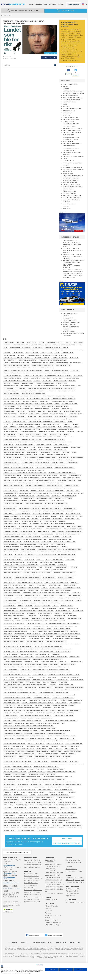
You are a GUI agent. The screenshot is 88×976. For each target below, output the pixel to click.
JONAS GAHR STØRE (23, 483)
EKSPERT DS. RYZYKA (9, 830)
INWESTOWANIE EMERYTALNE (37, 771)
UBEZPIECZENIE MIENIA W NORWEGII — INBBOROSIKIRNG (51, 656)
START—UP (41, 391)
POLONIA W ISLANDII (50, 815)
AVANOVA (16, 618)
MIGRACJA (7, 416)
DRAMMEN (66, 434)
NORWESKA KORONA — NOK (74, 516)
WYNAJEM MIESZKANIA (48, 350)
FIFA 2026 (36, 810)
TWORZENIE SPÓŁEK (38, 557)
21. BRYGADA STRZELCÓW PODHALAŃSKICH (65, 804)
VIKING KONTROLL (32, 562)
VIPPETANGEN (46, 536)
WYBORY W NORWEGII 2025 (45, 610)
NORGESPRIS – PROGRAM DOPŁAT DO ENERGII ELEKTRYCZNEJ (48, 618)
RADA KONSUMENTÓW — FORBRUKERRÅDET (51, 562)
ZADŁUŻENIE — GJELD (70, 139)
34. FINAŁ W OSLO (45, 782)
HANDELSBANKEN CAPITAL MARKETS (14, 454)
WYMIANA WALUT (21, 587)
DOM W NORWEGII (69, 126)
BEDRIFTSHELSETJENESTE (45, 613)
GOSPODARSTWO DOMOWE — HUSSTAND (14, 373)
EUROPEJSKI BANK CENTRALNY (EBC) (56, 454)
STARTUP (66, 158)
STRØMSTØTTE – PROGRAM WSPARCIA (14, 623)
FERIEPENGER (68, 498)
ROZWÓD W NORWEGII (65, 488)
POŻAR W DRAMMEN (43, 822)
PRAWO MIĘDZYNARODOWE (31, 488)
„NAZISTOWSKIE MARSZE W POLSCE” (13, 741)
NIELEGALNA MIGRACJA (10, 516)
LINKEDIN (51, 406)
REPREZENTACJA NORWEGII (28, 812)
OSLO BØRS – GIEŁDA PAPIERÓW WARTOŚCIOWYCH (35, 462)
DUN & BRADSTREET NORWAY (12, 684)
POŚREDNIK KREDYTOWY (66, 429)
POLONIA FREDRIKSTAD (33, 633)
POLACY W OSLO (25, 506)
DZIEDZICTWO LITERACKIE (11, 506)
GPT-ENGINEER (8, 598)
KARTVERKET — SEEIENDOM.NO (12, 546)
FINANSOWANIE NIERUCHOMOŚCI (38, 551)
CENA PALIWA (66, 787)
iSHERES (16, 498)
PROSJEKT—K (66, 424)
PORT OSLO (56, 536)
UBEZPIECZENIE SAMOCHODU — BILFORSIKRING (16, 365)
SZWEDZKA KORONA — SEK (21, 518)
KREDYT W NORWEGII (70, 84)
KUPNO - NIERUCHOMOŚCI (25, 705)
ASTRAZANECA (78, 375)
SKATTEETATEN (24, 500)
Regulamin (61, 942)
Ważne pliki (75, 942)
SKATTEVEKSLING (50, 817)
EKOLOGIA (37, 380)
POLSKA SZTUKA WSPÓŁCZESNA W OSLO (36, 664)
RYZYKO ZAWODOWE (59, 615)
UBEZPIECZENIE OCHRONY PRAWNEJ (14, 567)
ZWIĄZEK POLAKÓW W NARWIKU (25, 804)
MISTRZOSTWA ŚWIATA (10, 495)
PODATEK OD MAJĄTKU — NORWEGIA (14, 751)
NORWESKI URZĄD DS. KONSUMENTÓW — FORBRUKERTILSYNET (21, 564)
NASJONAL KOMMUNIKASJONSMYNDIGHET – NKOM (17, 761)
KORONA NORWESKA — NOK (44, 413)
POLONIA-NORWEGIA (38, 506)
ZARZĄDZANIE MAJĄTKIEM (72, 108)
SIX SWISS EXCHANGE (9, 605)
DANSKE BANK (32, 449)
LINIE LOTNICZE (68, 135)
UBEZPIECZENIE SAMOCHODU (73, 156)
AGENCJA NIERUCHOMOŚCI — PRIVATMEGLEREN (67, 643)
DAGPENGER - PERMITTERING (59, 357)
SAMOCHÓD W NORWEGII (75, 413)
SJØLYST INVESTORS (72, 462)
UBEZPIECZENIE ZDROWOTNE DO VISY (63, 697)
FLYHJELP (41, 342)
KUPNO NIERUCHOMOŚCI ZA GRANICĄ (54, 439)
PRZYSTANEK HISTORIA (20, 807)
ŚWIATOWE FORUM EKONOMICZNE (13, 357)
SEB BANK (31, 585)
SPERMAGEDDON (26, 825)
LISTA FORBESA (68, 141)
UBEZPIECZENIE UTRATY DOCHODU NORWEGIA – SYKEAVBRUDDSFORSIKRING (24, 735)
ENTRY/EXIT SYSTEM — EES (11, 672)
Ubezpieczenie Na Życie (53, 880)
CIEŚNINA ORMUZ (8, 587)
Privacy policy (39, 964)
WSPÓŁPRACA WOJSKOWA (23, 787)
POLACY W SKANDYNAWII (65, 815)
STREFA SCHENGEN (39, 454)
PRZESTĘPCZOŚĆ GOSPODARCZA (51, 424)
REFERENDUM (8, 764)
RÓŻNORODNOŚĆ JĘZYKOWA (71, 690)
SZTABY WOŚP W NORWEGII (49, 483)
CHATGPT (57, 403)
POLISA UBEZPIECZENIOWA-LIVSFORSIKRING (39, 355)
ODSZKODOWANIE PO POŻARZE (12, 827)
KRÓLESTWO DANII (62, 383)
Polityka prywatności (42, 942)
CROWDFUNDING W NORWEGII (43, 403)
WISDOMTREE (46, 605)
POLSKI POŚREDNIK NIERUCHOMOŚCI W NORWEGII (66, 638)
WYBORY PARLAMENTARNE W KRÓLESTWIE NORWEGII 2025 (20, 610)
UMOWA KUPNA (62, 564)
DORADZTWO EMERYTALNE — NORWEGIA (15, 771)
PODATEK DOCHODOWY (10, 500)
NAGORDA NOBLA (38, 659)
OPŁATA (80, 344)
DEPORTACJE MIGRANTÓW (23, 513)
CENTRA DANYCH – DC (47, 799)
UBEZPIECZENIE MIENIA (30, 827)
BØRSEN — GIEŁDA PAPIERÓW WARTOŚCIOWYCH (43, 457)
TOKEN (81, 764)
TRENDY (50, 352)
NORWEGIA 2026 (33, 774)
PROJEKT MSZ (56, 812)
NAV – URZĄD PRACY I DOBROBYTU (51, 508)
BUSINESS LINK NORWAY (71, 322)
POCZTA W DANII (74, 746)
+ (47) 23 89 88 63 (9, 866)
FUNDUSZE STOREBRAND (69, 495)
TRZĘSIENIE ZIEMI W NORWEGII (63, 789)
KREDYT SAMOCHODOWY (44, 447)
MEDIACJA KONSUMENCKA (48, 564)
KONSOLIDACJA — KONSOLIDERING (33, 375)
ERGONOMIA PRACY (45, 615)
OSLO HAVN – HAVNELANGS (33, 536)
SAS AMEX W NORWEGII (29, 822)
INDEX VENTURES (36, 598)
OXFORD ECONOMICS (69, 585)
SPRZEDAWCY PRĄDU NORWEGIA (13, 620)
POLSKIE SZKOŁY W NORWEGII (12, 575)
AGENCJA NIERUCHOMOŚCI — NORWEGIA (49, 549)
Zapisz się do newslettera (65, 843)
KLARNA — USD (72, 764)
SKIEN (40, 567)
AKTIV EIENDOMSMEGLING (58, 544)
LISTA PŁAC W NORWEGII (10, 715)
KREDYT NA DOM (68, 122)
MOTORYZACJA (68, 189)
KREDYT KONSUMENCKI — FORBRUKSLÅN (38, 398)
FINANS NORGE (21, 411)
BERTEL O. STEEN (29, 559)
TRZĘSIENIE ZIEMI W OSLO (11, 792)
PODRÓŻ (66, 89)
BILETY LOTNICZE (31, 342)
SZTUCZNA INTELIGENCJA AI (69, 403)
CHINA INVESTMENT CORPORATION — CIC (60, 539)
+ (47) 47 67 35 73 (9, 878)
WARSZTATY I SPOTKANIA (68, 664)
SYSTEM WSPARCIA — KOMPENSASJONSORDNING (17, 368)
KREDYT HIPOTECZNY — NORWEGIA (71, 549)
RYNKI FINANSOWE (69, 191)
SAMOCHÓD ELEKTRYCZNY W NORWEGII (62, 401)
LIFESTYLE (66, 106)
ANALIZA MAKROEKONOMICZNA (27, 360)
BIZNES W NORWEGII (70, 182)
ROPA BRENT (46, 419)
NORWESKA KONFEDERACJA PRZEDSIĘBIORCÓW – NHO (57, 776)
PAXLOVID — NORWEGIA (67, 396)
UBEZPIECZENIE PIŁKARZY (11, 812)
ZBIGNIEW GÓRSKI (19, 633)
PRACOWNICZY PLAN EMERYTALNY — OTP (69, 710)
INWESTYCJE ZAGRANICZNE (30, 782)
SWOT (40, 373)
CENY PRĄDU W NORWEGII (48, 488)
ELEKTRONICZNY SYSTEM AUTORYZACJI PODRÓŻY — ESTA (64, 674)
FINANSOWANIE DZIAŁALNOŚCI (57, 436)
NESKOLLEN (61, 792)
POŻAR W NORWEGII (57, 822)
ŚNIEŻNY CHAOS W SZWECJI (47, 774)
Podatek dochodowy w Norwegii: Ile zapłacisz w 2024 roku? (72, 256)
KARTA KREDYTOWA (55, 434)
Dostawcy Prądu (71, 869)
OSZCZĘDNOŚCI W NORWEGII (26, 495)
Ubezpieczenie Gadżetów (54, 887)
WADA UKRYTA (70, 559)
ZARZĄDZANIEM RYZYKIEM (72, 197)
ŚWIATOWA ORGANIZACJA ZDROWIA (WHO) (33, 393)
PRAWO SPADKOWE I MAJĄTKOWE (31, 419)
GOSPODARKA (67, 113)
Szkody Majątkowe (72, 893)
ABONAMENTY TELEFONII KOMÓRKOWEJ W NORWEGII (18, 467)
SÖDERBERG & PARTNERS (49, 682)
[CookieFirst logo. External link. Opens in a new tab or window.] (2, 966)
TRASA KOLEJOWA (43, 794)
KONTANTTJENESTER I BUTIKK (74, 743)
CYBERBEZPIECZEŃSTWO (10, 413)
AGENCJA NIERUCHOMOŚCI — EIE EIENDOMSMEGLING (18, 646)
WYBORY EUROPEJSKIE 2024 (11, 462)
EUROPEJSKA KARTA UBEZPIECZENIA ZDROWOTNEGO (54, 592)
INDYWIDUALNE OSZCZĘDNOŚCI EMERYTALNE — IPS (61, 771)
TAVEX (70, 436)
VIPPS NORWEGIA (43, 500)
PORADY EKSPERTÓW (9, 705)
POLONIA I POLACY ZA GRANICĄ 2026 (14, 817)
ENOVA (70, 421)
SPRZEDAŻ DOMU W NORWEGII (35, 641)
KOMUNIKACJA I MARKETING (72, 187)
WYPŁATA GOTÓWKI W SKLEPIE (55, 743)
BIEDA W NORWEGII (56, 626)
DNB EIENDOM (71, 541)
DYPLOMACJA (30, 569)
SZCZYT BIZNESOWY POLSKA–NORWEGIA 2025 (68, 534)
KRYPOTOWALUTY (58, 378)
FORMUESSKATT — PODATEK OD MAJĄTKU (37, 751)
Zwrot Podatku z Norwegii (75, 877)
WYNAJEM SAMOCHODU (19, 421)
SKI (78, 518)
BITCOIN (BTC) (32, 603)
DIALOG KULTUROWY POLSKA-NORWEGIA (56, 503)
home (3, 15)
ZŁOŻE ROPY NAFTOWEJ (10, 600)
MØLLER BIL (40, 559)
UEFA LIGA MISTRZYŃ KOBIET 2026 (13, 802)
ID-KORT (17, 521)
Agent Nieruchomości (53, 915)
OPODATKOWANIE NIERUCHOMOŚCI (67, 817)
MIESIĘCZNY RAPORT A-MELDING (12, 710)
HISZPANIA (16, 383)
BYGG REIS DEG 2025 (9, 667)
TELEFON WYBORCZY (43, 531)
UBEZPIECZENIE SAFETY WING (12, 695)
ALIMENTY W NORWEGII (37, 490)
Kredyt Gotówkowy (31, 883)
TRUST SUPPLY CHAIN (39, 669)
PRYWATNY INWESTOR (32, 820)
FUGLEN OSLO (64, 807)
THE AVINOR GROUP (70, 320)
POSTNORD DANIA (41, 748)
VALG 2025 (61, 608)
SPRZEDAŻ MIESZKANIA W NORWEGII (14, 641)
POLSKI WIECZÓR (31, 567)
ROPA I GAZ (27, 406)
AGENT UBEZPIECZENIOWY (33, 434)
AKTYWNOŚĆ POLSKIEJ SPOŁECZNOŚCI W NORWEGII (51, 741)
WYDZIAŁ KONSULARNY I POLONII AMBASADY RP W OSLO (67, 531)
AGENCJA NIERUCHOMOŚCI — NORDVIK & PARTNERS (18, 654)
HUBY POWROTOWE (58, 513)
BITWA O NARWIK (8, 804)
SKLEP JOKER (54, 746)
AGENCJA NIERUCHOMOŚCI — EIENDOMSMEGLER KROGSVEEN (20, 651)
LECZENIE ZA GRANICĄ (47, 590)
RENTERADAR (74, 582)
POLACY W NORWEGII (45, 572)
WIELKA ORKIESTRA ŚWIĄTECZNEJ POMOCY (64, 782)
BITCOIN (47, 370)
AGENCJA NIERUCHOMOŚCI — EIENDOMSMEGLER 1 (48, 646)
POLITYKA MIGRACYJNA (41, 756)
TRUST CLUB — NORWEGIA (54, 411)
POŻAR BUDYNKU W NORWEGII (26, 830)
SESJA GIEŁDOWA (46, 541)
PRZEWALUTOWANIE (69, 587)
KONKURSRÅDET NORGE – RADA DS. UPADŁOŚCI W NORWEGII (60, 720)
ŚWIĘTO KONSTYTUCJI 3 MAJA (12, 539)
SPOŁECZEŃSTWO (50, 53)
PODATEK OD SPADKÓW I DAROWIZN (24, 764)
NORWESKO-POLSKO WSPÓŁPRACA (13, 536)
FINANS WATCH (63, 682)
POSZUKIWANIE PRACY (10, 508)
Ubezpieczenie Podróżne (54, 873)
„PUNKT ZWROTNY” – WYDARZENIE (13, 664)
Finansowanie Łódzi (31, 876)
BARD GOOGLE (32, 416)
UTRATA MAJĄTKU (42, 830)
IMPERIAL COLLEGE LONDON (11, 825)
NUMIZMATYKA (8, 554)
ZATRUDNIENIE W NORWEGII (42, 705)
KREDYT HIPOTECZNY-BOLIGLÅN (12, 350)
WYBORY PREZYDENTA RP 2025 (53, 528)
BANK (65, 104)
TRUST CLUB (31, 677)
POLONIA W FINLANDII (36, 815)
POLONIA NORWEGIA (9, 784)
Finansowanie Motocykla (33, 878)
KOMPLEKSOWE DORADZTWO (38, 436)
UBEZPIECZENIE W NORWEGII (20, 344)
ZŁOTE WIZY (36, 406)
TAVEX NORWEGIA (69, 331)
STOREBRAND (60, 431)
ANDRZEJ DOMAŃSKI (32, 779)
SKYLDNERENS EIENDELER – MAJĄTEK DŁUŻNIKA (38, 718)
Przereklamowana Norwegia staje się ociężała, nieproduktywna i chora (23, 22)
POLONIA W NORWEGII (68, 812)
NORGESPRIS (25, 618)
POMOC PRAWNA (37, 347)
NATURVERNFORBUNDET (10, 459)
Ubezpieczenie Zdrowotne (54, 884)
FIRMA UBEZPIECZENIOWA (33, 682)
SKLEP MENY (64, 746)
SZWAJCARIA (55, 408)
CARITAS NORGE (31, 623)
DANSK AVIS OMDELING (71, 748)
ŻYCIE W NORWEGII (69, 204)
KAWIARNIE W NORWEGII (10, 810)
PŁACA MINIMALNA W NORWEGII (12, 475)
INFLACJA (25, 528)
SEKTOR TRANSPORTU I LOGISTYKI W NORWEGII (27, 577)
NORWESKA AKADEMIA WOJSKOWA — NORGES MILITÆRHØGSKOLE (21, 477)
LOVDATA (60, 575)
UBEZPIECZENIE (8, 429)
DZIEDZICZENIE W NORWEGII (11, 702)
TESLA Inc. (50, 368)
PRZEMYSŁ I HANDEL (50, 759)
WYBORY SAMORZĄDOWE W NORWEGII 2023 (28, 424)
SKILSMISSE (70, 490)
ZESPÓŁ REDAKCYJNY (70, 313)
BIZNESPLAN (48, 373)
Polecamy (38, 4)
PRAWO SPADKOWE (24, 511)
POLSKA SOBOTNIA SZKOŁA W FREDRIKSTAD (41, 636)
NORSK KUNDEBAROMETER (11, 391)
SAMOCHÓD (71, 344)
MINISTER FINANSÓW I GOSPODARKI (13, 779)
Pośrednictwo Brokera (32, 867)
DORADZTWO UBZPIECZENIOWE (45, 383)
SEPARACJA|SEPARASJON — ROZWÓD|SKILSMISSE (58, 375)
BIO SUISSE (18, 690)
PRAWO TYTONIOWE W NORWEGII (56, 769)
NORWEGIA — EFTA (38, 759)
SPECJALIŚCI (67, 86)
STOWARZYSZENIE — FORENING (12, 408)
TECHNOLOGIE (28, 350)
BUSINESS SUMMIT (9, 534)
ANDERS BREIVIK (8, 444)
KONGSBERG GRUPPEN (75, 475)
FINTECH (36, 350)
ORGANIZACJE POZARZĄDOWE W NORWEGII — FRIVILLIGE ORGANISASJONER (58, 623)
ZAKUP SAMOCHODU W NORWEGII (13, 559)
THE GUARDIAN (56, 825)
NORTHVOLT (7, 480)
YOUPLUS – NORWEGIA (77, 679)
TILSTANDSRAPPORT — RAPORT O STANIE (15, 643)
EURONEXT (54, 462)
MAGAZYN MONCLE (25, 810)
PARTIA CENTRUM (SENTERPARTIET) (13, 485)
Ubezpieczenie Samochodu (50, 861)
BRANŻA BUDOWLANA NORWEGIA (13, 687)
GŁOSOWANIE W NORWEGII (11, 531)
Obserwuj (68, 73)
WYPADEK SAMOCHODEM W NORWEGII (40, 631)
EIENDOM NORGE (20, 388)
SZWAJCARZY (73, 761)
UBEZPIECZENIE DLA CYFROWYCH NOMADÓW (64, 695)
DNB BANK (33, 500)
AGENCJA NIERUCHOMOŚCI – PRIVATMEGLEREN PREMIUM (37, 702)
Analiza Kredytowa (30, 885)
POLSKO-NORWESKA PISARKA (34, 503)
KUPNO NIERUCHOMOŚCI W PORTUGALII (61, 442)
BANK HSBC (54, 516)
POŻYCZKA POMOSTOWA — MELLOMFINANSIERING (52, 360)
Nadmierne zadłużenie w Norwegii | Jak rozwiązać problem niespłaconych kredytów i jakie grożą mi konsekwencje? (73, 273)
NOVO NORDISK (21, 449)
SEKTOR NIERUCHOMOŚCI (66, 684)
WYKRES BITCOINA (55, 603)
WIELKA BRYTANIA (20, 470)
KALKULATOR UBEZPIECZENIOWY (42, 628)
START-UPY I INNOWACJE (71, 184)
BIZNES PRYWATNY (56, 751)
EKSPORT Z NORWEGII (24, 759)
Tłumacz (48, 913)
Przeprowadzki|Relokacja (75, 882)
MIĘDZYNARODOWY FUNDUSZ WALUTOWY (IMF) (16, 362)
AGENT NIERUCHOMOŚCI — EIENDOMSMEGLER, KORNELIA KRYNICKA (47, 421)
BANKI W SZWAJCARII (62, 692)
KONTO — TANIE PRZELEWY (63, 365)
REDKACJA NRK (30, 741)
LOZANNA (50, 690)
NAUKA (43, 352)
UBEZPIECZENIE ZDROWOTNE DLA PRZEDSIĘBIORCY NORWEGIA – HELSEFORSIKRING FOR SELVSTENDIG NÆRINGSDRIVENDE (37, 730)
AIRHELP (66, 316)
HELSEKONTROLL (32, 615)
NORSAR (23, 792)
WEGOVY (41, 449)
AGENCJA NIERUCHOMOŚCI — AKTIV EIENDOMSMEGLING (55, 651)
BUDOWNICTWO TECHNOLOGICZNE (44, 797)
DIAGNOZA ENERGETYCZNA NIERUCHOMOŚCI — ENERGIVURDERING (22, 396)
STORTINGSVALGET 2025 (49, 608)
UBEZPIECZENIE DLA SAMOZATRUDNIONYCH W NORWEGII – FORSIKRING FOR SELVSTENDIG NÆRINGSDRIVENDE (34, 723)
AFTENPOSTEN (37, 429)
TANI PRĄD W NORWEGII (74, 618)
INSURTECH (7, 383)
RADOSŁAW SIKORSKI (36, 784)
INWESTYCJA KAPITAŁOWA (11, 549)
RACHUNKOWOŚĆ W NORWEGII (12, 447)
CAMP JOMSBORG (8, 787)
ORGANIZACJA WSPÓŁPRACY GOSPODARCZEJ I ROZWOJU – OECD (53, 580)
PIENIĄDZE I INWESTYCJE (71, 100)
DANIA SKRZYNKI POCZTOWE (12, 748)
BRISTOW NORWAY (9, 449)
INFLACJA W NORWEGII (28, 383)
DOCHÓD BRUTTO (42, 498)
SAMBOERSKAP (36, 511)
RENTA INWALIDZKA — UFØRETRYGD (31, 521)
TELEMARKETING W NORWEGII (59, 761)
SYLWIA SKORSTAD (69, 324)
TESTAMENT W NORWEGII (71, 485)
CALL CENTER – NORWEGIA (41, 761)
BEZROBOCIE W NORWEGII (53, 506)
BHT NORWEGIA (31, 613)
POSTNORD (24, 608)
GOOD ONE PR (68, 318)
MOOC (43, 406)
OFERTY (45, 434)
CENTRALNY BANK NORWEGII (12, 528)
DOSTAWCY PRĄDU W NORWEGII (71, 477)
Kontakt (61, 4)
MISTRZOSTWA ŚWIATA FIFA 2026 (60, 810)
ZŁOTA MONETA (29, 554)
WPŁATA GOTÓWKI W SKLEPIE (36, 743)
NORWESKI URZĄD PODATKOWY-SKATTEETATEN (36, 408)
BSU (32, 413)
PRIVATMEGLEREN (43, 544)
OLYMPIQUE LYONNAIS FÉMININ (66, 802)
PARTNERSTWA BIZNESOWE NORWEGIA (43, 679)
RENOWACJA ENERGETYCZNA (72, 411)
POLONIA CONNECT (44, 812)
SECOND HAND (75, 370)
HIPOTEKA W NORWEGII (71, 180)
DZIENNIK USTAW (50, 575)
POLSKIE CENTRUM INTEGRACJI (74, 493)
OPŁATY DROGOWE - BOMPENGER (51, 477)
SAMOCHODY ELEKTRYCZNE (72, 128)
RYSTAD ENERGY (41, 585)
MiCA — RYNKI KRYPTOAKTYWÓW (22, 766)
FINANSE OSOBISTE (18, 352)
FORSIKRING (27, 429)
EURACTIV (19, 557)
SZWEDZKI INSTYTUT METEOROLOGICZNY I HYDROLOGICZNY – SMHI (22, 776)
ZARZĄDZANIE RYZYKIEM (42, 357)
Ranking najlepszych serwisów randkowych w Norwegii (73, 250)
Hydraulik (48, 911)
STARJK (24, 465)
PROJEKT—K (41, 411)
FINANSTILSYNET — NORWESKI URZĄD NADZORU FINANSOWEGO (45, 388)
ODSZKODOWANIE (9, 342)
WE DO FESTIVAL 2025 (75, 661)
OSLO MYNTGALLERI (55, 551)
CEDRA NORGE (45, 820)
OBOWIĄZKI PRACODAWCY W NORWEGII (64, 705)
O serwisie (52, 4)
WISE (78, 587)
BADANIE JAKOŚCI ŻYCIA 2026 (12, 822)
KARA (5, 347)
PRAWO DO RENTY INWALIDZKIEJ (39, 523)
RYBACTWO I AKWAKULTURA (11, 393)
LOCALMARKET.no (70, 388)
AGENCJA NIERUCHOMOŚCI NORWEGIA (66, 636)
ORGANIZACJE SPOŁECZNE (72, 195)
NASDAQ (20, 605)
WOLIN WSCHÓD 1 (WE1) (49, 598)
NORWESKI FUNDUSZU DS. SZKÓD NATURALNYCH (17, 659)
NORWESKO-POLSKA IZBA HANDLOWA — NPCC (46, 766)
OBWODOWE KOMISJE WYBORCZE (73, 528)
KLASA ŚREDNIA (8, 470)
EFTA (5, 521)
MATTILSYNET (39, 459)
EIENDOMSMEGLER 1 (59, 541)
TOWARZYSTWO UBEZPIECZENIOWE (13, 682)
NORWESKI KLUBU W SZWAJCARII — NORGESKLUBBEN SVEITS (20, 692)
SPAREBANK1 (70, 431)
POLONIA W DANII (22, 815)
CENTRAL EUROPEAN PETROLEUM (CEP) (69, 598)
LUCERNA (58, 690)
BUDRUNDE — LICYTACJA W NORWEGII (56, 641)
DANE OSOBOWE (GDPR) (76, 350)
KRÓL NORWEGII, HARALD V (11, 439)
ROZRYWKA (34, 352)
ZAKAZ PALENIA (40, 769)
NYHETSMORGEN (72, 741)
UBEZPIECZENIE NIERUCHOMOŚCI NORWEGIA (51, 827)
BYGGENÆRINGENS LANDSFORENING (14, 452)
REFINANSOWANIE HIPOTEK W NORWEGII (15, 585)
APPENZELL (34, 690)
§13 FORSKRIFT (72, 615)
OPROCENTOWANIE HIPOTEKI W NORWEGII (56, 582)
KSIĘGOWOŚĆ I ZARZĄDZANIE (73, 176)
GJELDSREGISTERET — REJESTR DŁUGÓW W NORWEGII (18, 403)
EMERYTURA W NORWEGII (72, 130)
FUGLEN (44, 807)
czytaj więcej (48, 57)
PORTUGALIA (28, 357)
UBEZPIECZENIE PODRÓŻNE (72, 163)
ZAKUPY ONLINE (68, 161)
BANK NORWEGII (45, 518)
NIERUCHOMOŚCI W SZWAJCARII (12, 457)
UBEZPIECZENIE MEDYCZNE (30, 592)
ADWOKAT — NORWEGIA (18, 416)
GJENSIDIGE (80, 431)
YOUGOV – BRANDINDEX (57, 500)
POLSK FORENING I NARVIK (44, 804)
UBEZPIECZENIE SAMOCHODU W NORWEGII (15, 631)
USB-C (79, 480)
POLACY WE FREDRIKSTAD (50, 633)
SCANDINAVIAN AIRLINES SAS (60, 370)
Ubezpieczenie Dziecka (53, 882)
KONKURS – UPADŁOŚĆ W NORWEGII (63, 715)
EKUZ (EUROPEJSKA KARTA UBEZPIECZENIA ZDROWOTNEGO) (40, 475)
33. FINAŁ (61, 483)
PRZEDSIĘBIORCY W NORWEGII (72, 751)
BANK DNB (18, 429)
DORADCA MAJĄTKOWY (66, 511)
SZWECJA (75, 424)
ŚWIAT (59, 350)
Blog (45, 4)
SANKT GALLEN (8, 690)
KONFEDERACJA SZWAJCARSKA (74, 687)
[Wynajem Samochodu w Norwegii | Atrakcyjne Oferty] (72, 294)
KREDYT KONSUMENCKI (10, 431)
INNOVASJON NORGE (20, 580)
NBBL (79, 385)
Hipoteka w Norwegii (31, 880)
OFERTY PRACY (32, 373)
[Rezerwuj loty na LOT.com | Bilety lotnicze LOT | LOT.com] (72, 223)
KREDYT (76, 426)
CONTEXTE (27, 557)
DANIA (26, 457)
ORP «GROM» (7, 807)
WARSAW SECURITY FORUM (73, 784)
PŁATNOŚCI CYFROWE (29, 447)
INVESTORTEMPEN (78, 610)
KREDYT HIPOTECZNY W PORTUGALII (31, 439)
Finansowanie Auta (31, 873)
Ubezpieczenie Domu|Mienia (50, 869)
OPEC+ (61, 516)
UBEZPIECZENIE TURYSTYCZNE (42, 697)
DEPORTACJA (66, 756)
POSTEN (74, 575)
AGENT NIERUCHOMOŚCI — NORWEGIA (56, 546)
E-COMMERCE (58, 748)
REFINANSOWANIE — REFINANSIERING (20, 347)
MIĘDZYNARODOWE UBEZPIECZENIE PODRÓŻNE (36, 695)
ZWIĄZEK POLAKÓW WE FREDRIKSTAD (69, 633)
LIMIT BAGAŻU (7, 603)
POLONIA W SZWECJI (9, 815)
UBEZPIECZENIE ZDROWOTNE (12, 592)
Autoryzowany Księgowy (53, 922)
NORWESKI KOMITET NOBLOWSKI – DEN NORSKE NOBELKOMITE (21, 661)
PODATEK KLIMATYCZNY (43, 764)
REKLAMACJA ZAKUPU (68, 557)
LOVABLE (19, 595)
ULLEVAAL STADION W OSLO (32, 802)
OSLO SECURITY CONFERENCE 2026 (54, 784)
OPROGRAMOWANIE (49, 595)
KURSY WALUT (7, 518)
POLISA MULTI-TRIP (33, 590)
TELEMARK (39, 569)
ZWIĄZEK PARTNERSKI (10, 511)
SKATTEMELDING (39, 526)
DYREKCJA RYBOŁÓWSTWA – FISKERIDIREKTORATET (17, 493)
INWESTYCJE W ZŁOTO (43, 495)
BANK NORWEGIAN (33, 587)
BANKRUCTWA (52, 684)
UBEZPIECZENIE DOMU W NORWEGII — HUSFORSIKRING (18, 656)
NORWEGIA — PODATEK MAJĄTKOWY (48, 753)
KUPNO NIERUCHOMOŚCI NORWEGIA (33, 546)
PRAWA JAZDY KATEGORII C (65, 577)
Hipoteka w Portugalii (32, 901)
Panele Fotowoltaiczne (74, 871)
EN (86, 4)
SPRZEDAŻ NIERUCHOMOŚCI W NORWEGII (64, 419)
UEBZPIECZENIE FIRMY (70, 124)
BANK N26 (44, 587)
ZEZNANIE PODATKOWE (25, 526)
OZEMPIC (48, 449)
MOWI (77, 490)
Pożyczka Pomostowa (32, 892)
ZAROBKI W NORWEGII (55, 498)
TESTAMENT (46, 511)
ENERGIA (20, 434)
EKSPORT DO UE (63, 759)
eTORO (62, 462)
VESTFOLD (48, 569)
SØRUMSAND (51, 792)
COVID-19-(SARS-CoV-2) (10, 360)
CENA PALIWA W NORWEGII (45, 789)
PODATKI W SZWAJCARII (59, 764)
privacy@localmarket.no (12, 888)
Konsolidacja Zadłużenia (33, 890)
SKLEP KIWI (45, 746)
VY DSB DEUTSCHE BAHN (20, 794)
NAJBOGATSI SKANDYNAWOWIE (12, 375)
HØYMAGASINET (54, 664)
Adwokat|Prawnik (51, 906)
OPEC (19, 406)
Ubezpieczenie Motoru (53, 864)
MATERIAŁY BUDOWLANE (72, 378)
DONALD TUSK (35, 483)
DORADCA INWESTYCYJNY (28, 549)
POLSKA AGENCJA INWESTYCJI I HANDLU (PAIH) (52, 779)
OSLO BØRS (7, 352)
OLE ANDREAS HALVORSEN (44, 444)
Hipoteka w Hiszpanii (32, 899)
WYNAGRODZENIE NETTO (27, 498)
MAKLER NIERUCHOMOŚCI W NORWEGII (39, 638)
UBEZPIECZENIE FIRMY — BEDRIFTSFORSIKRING (68, 362)
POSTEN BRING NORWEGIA (11, 608)
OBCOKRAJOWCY (69, 518)
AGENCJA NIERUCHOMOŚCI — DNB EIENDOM (40, 643)
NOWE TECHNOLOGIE (70, 95)
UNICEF (46, 626)
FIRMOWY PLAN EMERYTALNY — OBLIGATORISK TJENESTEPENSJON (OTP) (23, 370)
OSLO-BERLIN (7, 794)
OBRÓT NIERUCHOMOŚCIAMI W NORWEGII (63, 398)
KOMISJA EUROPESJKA (26, 516)
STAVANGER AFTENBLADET (61, 447)
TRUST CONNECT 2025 (62, 679)
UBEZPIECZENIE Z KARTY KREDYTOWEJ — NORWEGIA (43, 700)
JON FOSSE (13, 426)
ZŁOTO (65, 350)
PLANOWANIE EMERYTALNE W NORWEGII (15, 774)
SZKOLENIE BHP (47, 707)
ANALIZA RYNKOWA (30, 687)
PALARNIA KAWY (53, 807)
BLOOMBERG (37, 600)
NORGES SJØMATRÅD (77, 457)
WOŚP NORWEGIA (23, 784)
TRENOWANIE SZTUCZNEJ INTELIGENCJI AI (15, 738)
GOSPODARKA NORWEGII (45, 687)
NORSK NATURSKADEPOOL (42, 654)
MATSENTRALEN (37, 626)
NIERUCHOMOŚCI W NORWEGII (73, 93)
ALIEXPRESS (66, 452)
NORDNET (55, 605)
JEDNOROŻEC (61, 595)
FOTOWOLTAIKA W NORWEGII (26, 426)
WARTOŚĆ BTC (66, 603)
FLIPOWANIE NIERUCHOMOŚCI (35, 817)
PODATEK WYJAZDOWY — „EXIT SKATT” (50, 452)
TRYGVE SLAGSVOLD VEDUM (54, 485)
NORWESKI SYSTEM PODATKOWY (12, 753)
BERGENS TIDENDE (76, 447)
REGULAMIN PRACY (59, 707)
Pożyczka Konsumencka (33, 894)
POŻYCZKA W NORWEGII (71, 119)
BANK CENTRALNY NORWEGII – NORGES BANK (30, 582)
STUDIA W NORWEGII (9, 483)
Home (31, 4)
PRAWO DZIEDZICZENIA (70, 508)
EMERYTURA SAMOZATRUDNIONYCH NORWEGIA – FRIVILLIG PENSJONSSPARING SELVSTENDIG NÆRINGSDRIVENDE (34, 733)
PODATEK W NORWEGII (10, 526)
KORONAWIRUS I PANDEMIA (72, 167)
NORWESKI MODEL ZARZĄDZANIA (61, 820)
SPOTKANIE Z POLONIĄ (30, 572)
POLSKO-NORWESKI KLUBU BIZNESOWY (14, 677)
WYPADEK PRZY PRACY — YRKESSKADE (54, 521)
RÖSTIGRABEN (59, 687)
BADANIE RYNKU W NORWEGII (12, 401)
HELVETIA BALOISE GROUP (74, 827)
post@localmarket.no (11, 883)
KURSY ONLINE (35, 508)
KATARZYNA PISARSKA (39, 787)
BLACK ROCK (7, 498)
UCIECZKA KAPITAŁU (29, 753)
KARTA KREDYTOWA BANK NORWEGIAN (14, 590)
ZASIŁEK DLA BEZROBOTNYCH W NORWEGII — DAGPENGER (35, 715)
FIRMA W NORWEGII (69, 102)
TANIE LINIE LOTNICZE (20, 603)
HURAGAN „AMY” (74, 656)
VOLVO (74, 452)
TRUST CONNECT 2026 (27, 797)
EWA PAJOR (59, 799)
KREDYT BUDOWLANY (38, 368)
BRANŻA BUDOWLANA (60, 449)
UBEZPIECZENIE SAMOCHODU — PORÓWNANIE (65, 631)
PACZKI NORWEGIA (35, 608)
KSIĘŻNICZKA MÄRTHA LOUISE (44, 467)
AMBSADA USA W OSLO (54, 787)
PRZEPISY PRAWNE (55, 756)
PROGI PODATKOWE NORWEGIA (66, 480)
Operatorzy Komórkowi (74, 862)
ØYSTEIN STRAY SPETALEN (67, 753)
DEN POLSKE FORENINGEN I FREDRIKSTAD (15, 636)
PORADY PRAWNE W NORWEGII (66, 391)
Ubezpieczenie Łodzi (52, 866)
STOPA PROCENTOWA (36, 528)
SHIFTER (31, 580)
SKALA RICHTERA (71, 792)
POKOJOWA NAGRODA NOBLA (53, 659)
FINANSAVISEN (8, 580)
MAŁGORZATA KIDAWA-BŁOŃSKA (12, 572)
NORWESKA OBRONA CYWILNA (36, 792)
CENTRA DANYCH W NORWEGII (30, 799)
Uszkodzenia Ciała (72, 891)
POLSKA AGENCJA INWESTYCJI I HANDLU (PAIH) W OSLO (52, 667)
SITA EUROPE (24, 672)
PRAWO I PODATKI (69, 150)
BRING (67, 575)
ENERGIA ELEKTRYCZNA (71, 148)
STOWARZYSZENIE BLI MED (41, 493)
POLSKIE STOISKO (25, 669)
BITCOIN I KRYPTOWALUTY (72, 132)
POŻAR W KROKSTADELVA (73, 822)
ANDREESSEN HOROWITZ (21, 598)
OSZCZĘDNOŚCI (24, 413)
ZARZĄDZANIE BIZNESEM (71, 137)
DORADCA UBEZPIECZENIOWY (62, 628)
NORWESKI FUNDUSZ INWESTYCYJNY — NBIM (34, 539)
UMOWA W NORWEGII (60, 413)
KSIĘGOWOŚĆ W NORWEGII (72, 143)
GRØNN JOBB (7, 618)
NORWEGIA (66, 208)
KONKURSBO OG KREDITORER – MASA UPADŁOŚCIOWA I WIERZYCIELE (22, 720)
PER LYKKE (74, 567)
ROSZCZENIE (55, 654)
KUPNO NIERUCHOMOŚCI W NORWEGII (14, 442)
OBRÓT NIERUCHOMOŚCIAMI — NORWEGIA (15, 551)
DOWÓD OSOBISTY (57, 518)
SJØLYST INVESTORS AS (71, 327)
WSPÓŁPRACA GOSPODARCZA (12, 782)
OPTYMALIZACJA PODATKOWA (36, 470)
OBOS (5, 426)
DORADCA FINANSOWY (50, 429)
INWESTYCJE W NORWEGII (63, 610)
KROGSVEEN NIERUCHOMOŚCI (28, 544)
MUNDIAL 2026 (45, 810)
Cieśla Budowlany (51, 920)
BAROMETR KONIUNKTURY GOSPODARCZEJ (34, 684)
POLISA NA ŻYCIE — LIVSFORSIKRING (40, 378)
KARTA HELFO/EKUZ (9, 595)
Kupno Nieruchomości (32, 860)
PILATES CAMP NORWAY (59, 465)
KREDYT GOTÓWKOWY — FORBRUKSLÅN (42, 365)
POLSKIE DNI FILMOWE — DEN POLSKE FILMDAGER (62, 472)
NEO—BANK (21, 355)
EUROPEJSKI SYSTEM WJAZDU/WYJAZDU (58, 669)
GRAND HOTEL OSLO (69, 551)
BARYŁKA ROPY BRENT (55, 585)
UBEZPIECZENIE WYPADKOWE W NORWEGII (15, 523)
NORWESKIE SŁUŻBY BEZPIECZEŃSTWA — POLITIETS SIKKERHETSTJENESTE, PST (25, 472)
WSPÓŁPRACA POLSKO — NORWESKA (14, 569)
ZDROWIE (66, 165)
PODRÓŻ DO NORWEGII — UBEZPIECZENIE (71, 700)
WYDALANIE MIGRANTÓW (41, 516)
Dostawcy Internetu (73, 860)
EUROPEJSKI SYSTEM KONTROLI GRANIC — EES (57, 672)
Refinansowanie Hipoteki (33, 897)
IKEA (27, 352)
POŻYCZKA (7, 344)
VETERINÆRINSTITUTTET (26, 459)
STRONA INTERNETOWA (74, 595)
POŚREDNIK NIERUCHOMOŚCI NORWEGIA (15, 638)
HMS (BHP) (57, 613)
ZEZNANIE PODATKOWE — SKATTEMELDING (56, 347)
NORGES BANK (74, 357)
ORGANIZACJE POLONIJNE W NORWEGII (64, 572)
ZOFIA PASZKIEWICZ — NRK (67, 738)
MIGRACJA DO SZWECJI (10, 756)
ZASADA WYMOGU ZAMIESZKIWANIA (13, 820)
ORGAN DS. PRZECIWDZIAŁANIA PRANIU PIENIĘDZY (60, 459)
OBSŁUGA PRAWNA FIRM (45, 416)
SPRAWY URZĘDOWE (9, 355)
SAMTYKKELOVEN (27, 575)
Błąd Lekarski (70, 896)
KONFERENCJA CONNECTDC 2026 (59, 794)
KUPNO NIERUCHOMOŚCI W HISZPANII (38, 442)
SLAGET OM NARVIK (34, 807)
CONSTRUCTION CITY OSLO (11, 797)
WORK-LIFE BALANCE (9, 406)
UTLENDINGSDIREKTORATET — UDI (13, 712)
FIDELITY (37, 605)
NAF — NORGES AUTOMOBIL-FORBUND (14, 562)
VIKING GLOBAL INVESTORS (61, 444)
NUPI (59, 426)
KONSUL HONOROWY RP (61, 567)
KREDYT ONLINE (78, 342)
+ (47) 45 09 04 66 (9, 874)
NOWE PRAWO (39, 575)
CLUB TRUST (7, 421)
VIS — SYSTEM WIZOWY (36, 672)
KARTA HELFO (75, 592)
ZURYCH (25, 690)
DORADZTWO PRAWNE (10, 436)
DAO (50, 748)
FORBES (28, 454)
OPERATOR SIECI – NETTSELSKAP (33, 620)
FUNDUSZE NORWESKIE (46, 534)
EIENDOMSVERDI (8, 388)
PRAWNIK (54, 511)
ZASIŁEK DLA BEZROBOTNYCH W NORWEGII (61, 712)
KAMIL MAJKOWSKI (9, 679)
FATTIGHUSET (26, 626)
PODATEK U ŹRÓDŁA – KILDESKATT (25, 444)
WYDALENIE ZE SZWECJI (25, 756)
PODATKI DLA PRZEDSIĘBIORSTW (26, 789)
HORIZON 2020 (72, 416)
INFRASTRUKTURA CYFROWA (11, 799)
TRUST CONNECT (52, 677)
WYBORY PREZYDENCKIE (28, 531)
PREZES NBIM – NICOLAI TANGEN (12, 541)
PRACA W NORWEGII (67, 352)
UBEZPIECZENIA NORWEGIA (46, 431)
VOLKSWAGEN (67, 426)
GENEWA (42, 690)
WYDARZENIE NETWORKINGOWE (69, 677)
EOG (10, 521)
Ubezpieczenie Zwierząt (53, 877)
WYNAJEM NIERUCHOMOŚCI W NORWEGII (46, 385)
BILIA (47, 559)
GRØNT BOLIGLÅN (75, 702)
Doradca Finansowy (52, 925)
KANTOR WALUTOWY (55, 587)
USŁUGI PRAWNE (23, 436)
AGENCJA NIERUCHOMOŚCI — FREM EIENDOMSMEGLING (56, 649)
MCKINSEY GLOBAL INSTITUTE (51, 396)
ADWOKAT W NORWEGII (71, 178)
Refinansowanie (30, 887)
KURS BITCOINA (43, 603)
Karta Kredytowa (51, 899)
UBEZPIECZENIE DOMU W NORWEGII (64, 467)
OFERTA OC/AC (8, 633)
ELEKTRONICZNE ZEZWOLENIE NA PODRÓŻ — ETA (17, 674)
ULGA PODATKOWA (9, 411)
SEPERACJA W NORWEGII (10, 490)
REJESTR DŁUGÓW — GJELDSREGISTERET (42, 362)
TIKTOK (48, 465)
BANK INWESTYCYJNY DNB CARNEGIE (14, 613)
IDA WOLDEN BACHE (9, 582)
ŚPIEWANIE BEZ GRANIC (59, 569)
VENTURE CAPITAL (9, 557)
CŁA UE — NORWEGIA (9, 759)
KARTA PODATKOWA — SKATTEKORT (45, 480)
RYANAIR (78, 600)
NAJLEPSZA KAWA (76, 807)
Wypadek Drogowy (72, 889)
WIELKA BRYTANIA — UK (39, 674)
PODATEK (63, 344)
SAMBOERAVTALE (8, 513)
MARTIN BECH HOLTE (25, 600)
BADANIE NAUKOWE (60, 416)
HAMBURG (32, 794)
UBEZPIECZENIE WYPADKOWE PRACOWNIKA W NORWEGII (39, 710)
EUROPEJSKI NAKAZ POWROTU (41, 513)
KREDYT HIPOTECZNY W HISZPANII (46, 426)
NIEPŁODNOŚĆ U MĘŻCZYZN (41, 825)
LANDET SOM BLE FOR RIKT (50, 600)
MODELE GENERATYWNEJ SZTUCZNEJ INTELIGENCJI (43, 738)
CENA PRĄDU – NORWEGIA (52, 620)
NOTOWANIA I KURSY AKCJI (31, 541)
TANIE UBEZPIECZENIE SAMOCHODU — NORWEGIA (17, 628)
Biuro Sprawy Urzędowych (75, 902)
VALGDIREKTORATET (72, 608)
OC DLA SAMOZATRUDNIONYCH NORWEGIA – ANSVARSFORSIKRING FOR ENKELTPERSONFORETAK (30, 728)
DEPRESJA (66, 506)
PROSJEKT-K (67, 329)
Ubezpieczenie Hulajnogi (54, 893)
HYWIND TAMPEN (8, 424)
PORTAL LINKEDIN (24, 508)
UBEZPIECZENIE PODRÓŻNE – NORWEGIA (15, 700)
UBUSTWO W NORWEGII (71, 626)
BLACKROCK (29, 605)
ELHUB (63, 620)
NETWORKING (48, 567)
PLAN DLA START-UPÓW (53, 557)
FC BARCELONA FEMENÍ (48, 802)
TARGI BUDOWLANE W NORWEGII (26, 667)
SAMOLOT (68, 342)
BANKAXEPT (7, 746)
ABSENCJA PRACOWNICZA (36, 465)
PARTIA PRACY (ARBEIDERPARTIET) (35, 485)
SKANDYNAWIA (68, 173)
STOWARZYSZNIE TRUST (23, 679)
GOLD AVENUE (55, 495)
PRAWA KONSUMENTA (57, 559)
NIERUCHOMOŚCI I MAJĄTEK (72, 97)
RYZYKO (57, 352)
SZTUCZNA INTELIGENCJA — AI (33, 595)
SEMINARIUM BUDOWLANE (11, 669)
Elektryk (48, 908)
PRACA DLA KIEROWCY (49, 577)
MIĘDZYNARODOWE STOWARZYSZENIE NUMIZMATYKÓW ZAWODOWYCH (56, 554)
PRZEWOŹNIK (20, 342)
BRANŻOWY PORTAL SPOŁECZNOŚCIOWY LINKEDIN (61, 735)
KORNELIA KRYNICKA (61, 702)
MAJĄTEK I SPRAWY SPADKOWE (12, 488)
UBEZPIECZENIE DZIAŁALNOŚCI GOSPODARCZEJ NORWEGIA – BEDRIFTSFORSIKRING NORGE (28, 725)
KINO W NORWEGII (32, 452)
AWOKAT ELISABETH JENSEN (11, 419)
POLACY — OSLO (41, 677)
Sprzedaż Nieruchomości (33, 862)
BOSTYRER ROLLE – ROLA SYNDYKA (13, 718)
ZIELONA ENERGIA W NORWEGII (65, 797)
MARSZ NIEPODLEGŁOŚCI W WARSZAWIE (14, 743)
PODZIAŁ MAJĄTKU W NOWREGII (55, 490)
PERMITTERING (29, 712)
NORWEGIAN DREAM (62, 406)
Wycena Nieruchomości (32, 865)
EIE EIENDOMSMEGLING (10, 544)
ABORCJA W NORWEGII (19, 480)
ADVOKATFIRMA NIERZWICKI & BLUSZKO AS (62, 523)
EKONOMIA (66, 115)
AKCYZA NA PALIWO (9, 789)
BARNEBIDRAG (24, 490)
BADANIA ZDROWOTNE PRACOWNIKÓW (14, 615)
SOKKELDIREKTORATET (66, 600)
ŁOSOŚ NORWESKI (63, 457)
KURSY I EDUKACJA (69, 193)
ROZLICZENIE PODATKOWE (74, 526)
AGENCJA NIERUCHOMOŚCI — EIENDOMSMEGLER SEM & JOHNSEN (21, 649)
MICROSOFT (7, 465)
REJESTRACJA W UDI (41, 712)
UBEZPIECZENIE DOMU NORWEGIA (72, 825)
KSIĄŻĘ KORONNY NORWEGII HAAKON (26, 534)
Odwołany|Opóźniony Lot (75, 880)
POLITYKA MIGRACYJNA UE (73, 513)
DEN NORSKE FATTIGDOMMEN (12, 626)
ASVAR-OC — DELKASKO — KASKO (40, 344)
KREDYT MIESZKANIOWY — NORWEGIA (14, 398)
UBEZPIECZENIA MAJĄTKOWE (73, 91)
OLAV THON (63, 475)
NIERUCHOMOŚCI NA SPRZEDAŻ (12, 378)
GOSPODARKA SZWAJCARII (46, 692)
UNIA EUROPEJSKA (69, 146)
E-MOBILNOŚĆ (31, 411)
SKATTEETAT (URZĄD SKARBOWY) (55, 526)
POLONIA (66, 206)
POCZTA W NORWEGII (66, 605)
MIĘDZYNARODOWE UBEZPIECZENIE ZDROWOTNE (17, 697)
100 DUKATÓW (18, 554)
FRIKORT (31, 480)
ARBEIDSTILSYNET (67, 613)
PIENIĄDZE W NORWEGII (32, 746)
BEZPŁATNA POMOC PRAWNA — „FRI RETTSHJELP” (36, 401)
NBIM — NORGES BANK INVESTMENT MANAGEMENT (17, 380)
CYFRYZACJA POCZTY (28, 748)
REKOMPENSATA (51, 342)
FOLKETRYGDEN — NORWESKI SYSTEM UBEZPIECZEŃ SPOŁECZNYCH (22, 707)
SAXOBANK (16, 465)
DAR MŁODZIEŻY (66, 536)
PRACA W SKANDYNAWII (71, 117)
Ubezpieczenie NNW (52, 875)
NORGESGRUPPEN (18, 746)
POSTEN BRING (8, 577)
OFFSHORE (72, 380)
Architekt (48, 917)
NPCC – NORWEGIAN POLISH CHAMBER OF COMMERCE (18, 769)
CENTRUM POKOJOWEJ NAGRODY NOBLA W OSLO (54, 661)
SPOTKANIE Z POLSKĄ (57, 493)
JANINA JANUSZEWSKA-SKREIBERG (13, 503)
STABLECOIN (7, 766)
